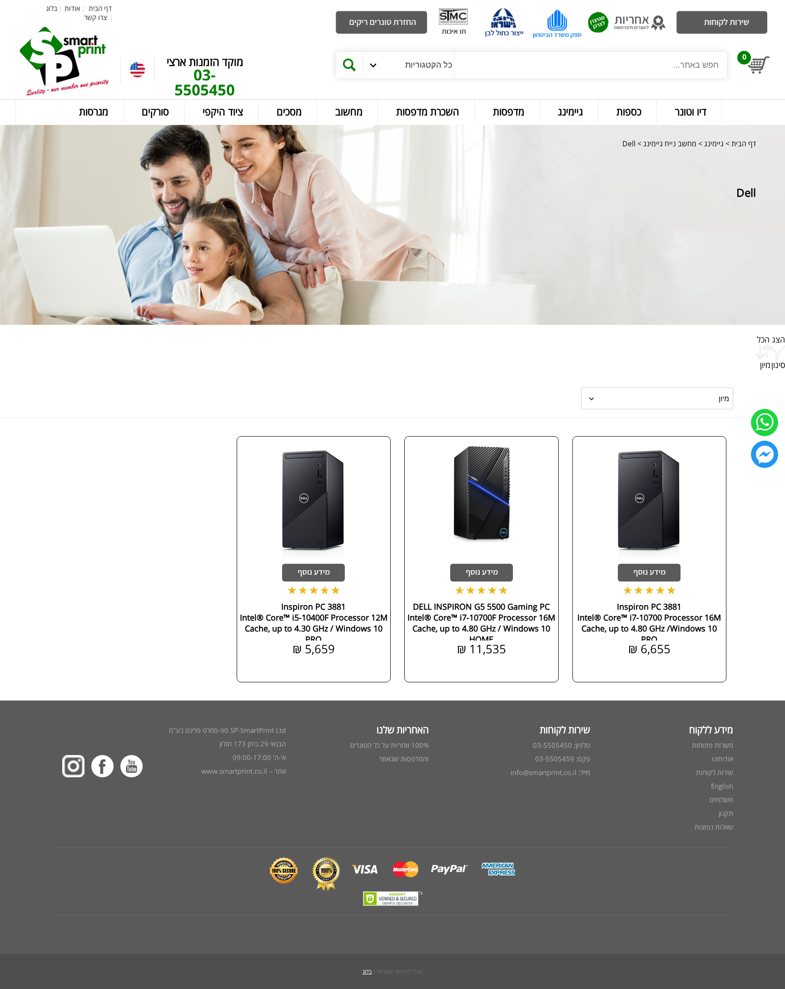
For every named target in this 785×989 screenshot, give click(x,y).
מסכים (289, 111)
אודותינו (722, 758)
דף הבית (100, 8)
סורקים (155, 111)
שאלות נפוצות (714, 826)
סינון (778, 364)
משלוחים (721, 799)
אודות (72, 8)
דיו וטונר (690, 111)
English (722, 785)
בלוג (51, 8)
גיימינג (570, 111)
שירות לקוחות (714, 772)
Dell (629, 144)
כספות (628, 111)
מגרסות (93, 111)
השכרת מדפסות (427, 111)
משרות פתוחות (712, 745)
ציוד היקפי (223, 111)
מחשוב (349, 111)
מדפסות (508, 111)
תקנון (726, 813)
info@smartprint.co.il (543, 772)
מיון (765, 364)
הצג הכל (771, 339)
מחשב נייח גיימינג (668, 144)
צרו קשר (95, 17)
